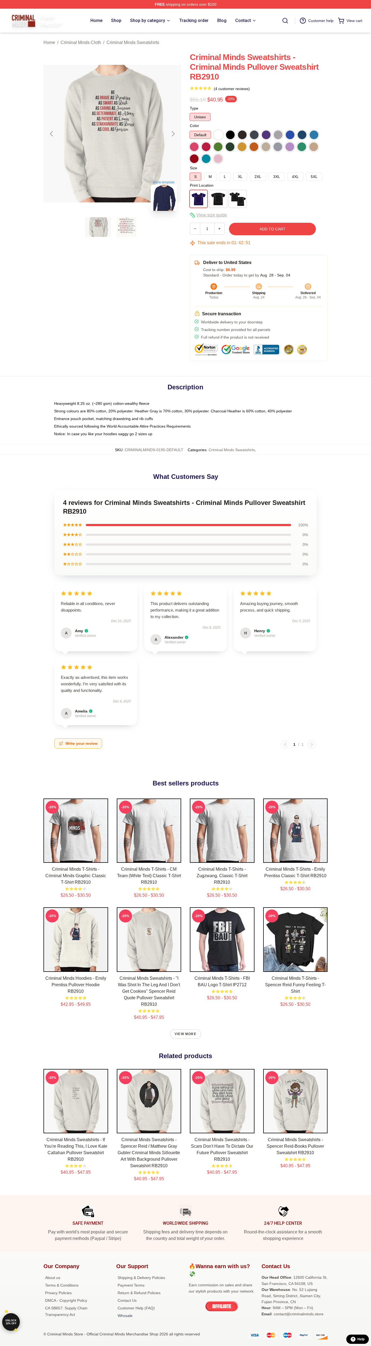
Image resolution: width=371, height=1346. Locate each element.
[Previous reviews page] (285, 744)
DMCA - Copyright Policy (66, 1300)
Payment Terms (131, 1285)
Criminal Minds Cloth (81, 42)
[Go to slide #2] (127, 227)
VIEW (75, 857)
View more (185, 1034)
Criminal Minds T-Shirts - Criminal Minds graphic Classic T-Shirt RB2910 (75, 875)
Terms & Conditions (61, 1285)
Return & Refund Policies (139, 1293)
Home (49, 42)
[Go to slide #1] (98, 227)
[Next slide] (172, 133)
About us (52, 1277)
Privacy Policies (58, 1293)
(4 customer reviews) (232, 89)
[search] (285, 20)
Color (194, 125)
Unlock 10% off (11, 1322)
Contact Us (127, 1300)
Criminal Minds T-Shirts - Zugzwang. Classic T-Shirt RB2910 (222, 875)
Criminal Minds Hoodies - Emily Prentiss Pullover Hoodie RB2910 (75, 985)
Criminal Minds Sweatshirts (132, 42)
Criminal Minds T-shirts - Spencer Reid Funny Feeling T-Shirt (295, 985)
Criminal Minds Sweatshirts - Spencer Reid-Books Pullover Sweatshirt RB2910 (295, 1146)
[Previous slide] (52, 133)
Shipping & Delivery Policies (141, 1277)
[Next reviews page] (312, 744)
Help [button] (360, 1339)
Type (194, 108)
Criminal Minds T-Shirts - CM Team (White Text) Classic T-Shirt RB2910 (149, 875)
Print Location (201, 185)
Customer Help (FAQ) (136, 1308)
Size (193, 168)
